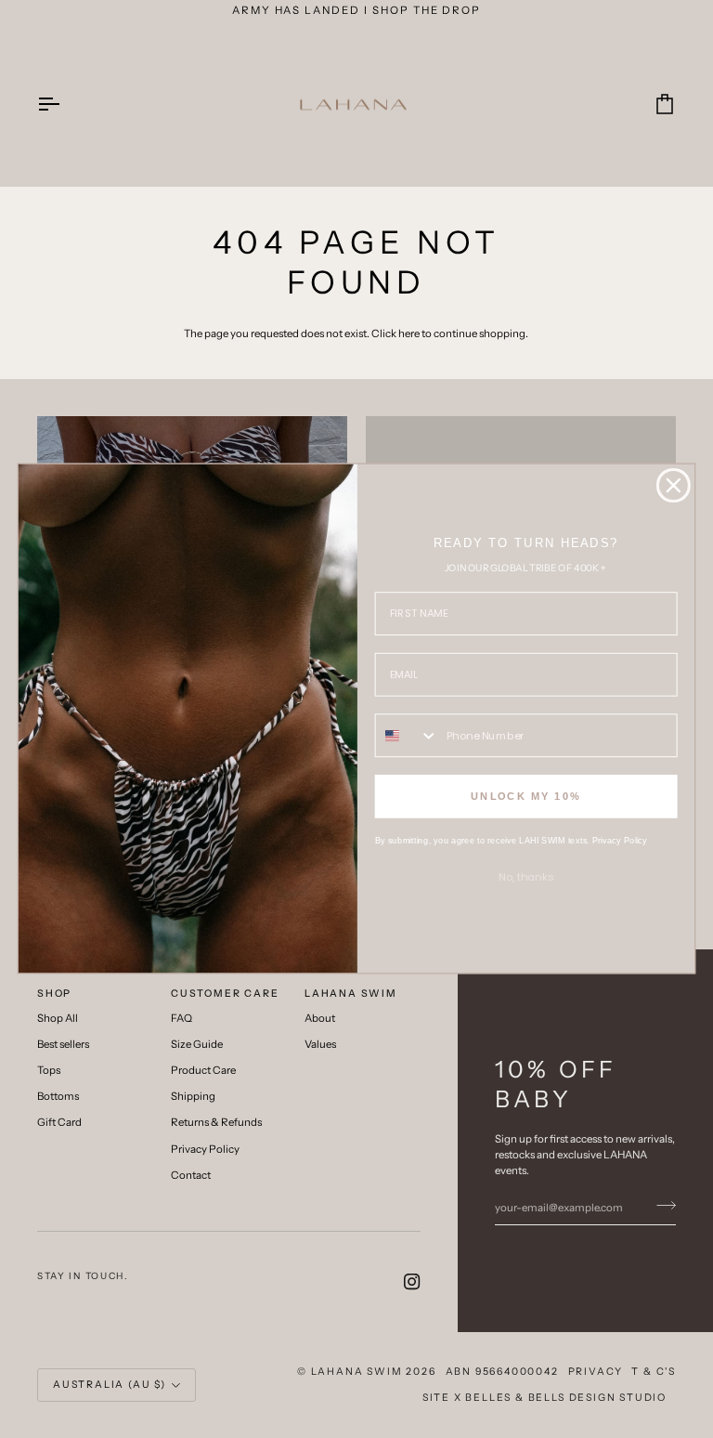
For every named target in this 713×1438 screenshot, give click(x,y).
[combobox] (407, 735)
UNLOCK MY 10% (526, 797)
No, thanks (526, 876)
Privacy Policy (619, 840)
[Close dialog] (673, 485)
